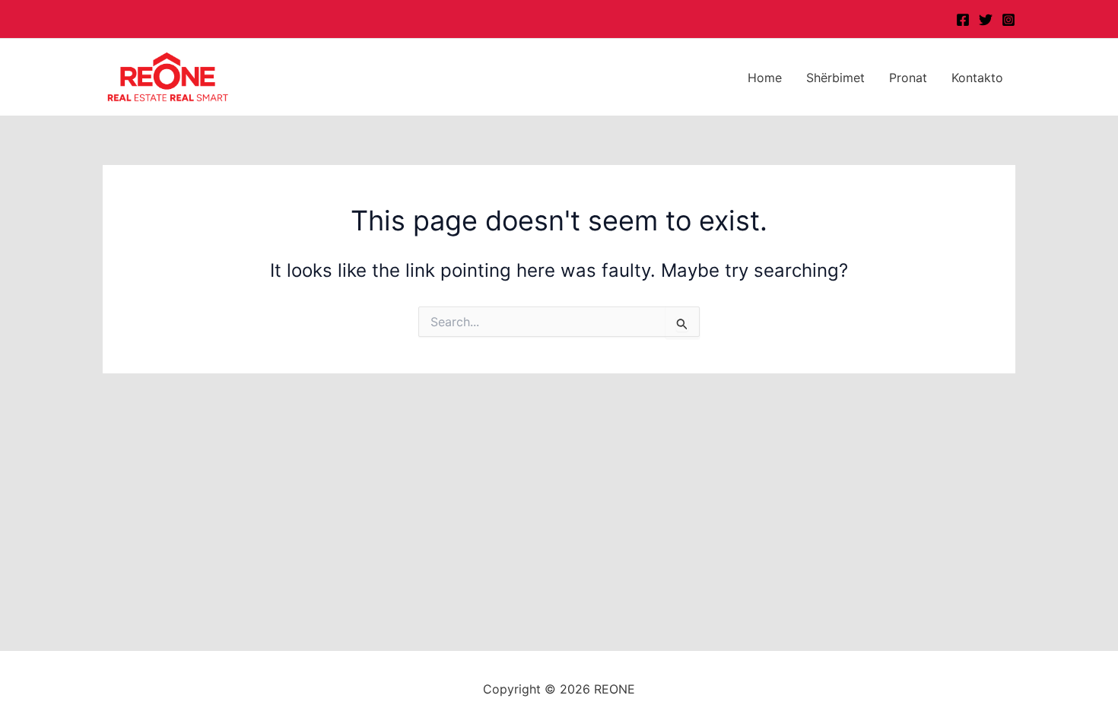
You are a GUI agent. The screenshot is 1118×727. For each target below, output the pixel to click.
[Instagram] (1008, 20)
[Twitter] (986, 20)
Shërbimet (835, 77)
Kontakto (977, 77)
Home (765, 77)
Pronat (908, 77)
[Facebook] (963, 20)
